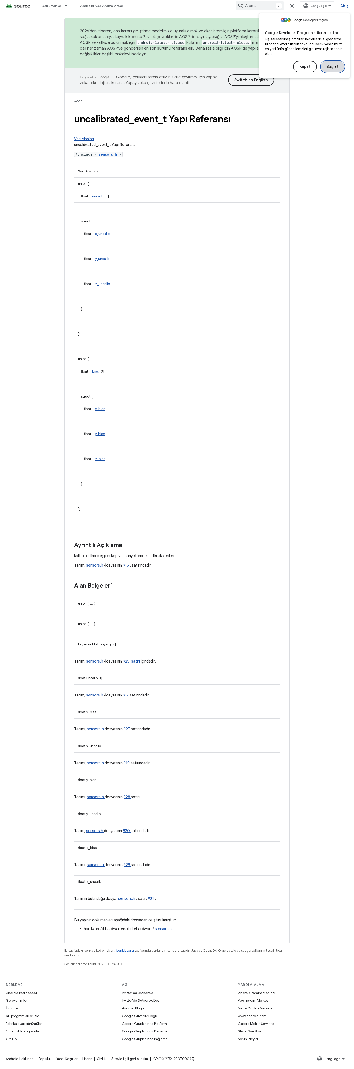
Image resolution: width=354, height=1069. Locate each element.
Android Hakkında (19, 1059)
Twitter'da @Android (137, 993)
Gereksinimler (16, 1000)
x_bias (100, 409)
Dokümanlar (52, 6)
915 (126, 565)
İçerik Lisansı (125, 951)
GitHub (11, 1039)
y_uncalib (102, 259)
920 (127, 831)
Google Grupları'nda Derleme (144, 1031)
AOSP (78, 101)
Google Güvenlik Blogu (139, 1016)
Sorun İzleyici (248, 1039)
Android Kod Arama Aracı (101, 6)
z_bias (100, 459)
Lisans (87, 1059)
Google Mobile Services (256, 1023)
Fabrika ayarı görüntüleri (24, 1023)
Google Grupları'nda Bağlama (145, 1039)
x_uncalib (102, 234)
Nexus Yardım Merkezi (255, 1008)
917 (126, 695)
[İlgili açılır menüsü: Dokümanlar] (67, 6)
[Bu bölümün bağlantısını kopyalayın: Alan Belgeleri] (118, 586)
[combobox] (260, 5)
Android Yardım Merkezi (256, 993)
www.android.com (252, 1016)
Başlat (333, 66)
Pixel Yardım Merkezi (253, 1000)
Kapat (305, 66)
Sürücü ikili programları (23, 1031)
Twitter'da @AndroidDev (140, 1000)
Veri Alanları (84, 139)
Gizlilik (102, 1059)
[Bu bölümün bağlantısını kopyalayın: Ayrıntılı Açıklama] (128, 546)
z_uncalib (102, 284)
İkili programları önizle (22, 1016)
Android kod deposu (21, 993)
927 (127, 729)
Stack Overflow (250, 1031)
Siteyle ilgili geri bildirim (129, 1059)
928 (127, 797)
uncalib (98, 196)
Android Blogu (133, 1008)
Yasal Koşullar (67, 1059)
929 (127, 864)
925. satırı (132, 661)
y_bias (100, 434)
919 (127, 763)
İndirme (12, 1008)
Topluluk (45, 1059)
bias (96, 371)
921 (151, 898)
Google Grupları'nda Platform (144, 1023)
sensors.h (109, 154)
